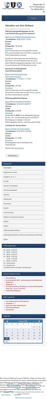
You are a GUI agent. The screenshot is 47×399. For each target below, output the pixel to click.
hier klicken (19, 148)
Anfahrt (6, 226)
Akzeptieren (6, 395)
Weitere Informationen (23, 398)
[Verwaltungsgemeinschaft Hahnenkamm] (13, 5)
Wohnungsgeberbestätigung (20, 101)
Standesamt (8, 199)
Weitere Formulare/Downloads (14, 217)
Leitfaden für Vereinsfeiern (20, 129)
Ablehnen (17, 395)
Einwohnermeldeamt (10, 190)
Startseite (7, 168)
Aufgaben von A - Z (10, 177)
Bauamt (6, 208)
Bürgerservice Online (10, 172)
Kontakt (6, 181)
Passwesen (7, 203)
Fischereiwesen (9, 212)
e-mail (33, 53)
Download (8, 48)
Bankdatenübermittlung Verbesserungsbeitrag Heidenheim (23, 235)
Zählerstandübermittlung (12, 230)
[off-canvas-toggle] (4, 18)
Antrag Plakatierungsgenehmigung (22, 37)
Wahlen (6, 221)
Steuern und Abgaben (11, 186)
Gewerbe (6, 195)
